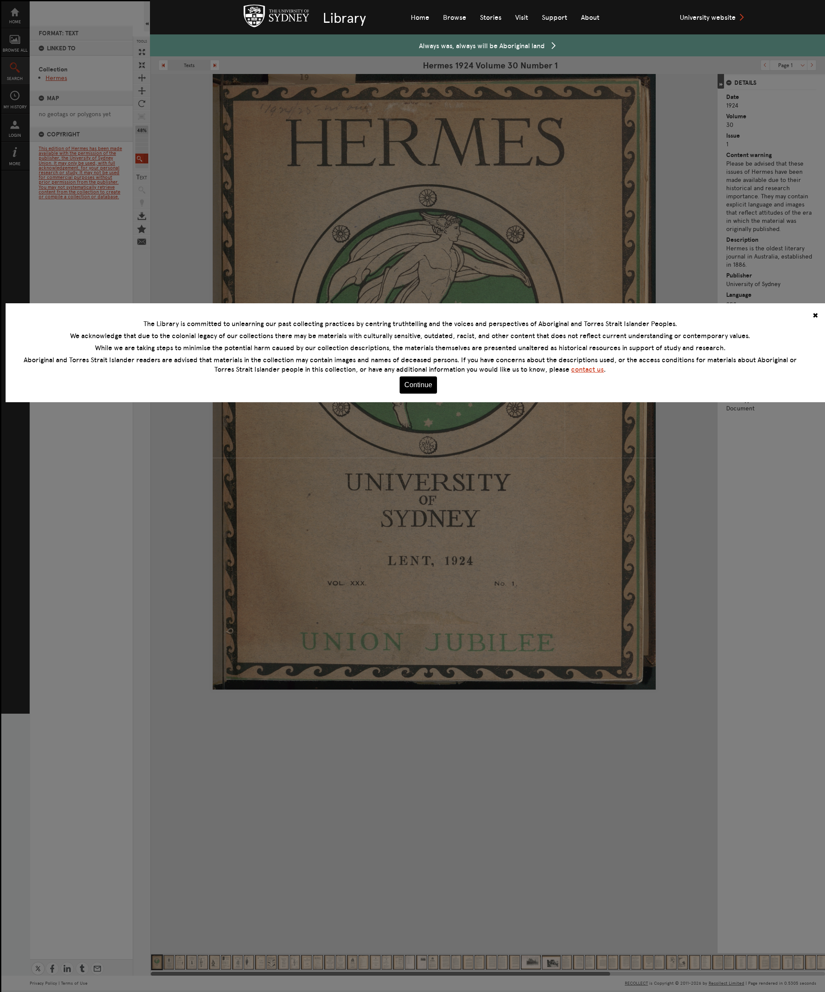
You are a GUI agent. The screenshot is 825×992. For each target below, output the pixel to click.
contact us (587, 369)
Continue (418, 384)
